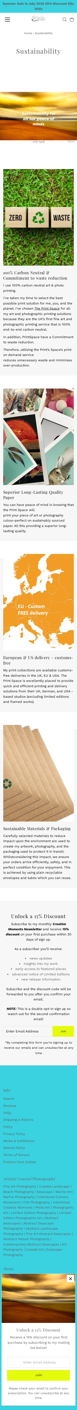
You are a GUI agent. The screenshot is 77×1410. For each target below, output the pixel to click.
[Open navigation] (10, 19)
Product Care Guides (19, 1162)
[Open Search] (65, 19)
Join (63, 1031)
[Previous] (6, 6)
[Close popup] (70, 1278)
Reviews (9, 1106)
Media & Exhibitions (18, 1141)
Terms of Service (16, 1155)
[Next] (71, 6)
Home (28, 33)
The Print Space (47, 308)
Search (8, 1099)
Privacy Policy (14, 1134)
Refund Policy (14, 1148)
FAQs (7, 1113)
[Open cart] (72, 19)
